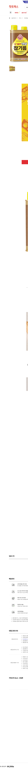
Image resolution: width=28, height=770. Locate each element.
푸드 (20, 18)
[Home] (9, 18)
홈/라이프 (14, 18)
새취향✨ (17, 13)
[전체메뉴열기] (10, 12)
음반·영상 (24, 13)
